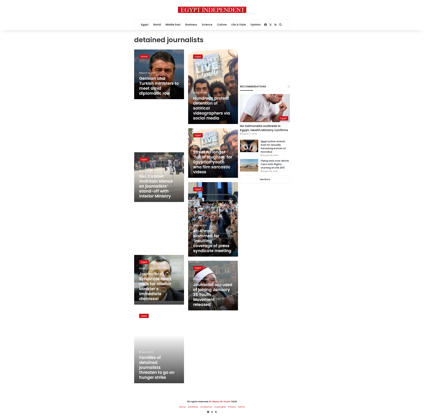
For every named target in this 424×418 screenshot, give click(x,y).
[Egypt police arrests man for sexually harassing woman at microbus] (249, 146)
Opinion (255, 24)
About (182, 406)
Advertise (193, 406)
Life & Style (238, 24)
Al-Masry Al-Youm (219, 401)
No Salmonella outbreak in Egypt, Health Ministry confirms (264, 128)
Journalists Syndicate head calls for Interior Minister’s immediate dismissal (155, 286)
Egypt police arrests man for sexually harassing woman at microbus (273, 146)
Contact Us (206, 406)
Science (207, 24)
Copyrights (220, 406)
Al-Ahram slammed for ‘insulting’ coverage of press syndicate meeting (212, 240)
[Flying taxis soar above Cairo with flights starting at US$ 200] (249, 165)
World (157, 24)
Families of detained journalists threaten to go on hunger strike (156, 367)
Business (191, 24)
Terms (241, 406)
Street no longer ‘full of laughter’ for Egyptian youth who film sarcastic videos (212, 162)
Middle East (173, 24)
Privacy (232, 406)
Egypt (145, 24)
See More (265, 179)
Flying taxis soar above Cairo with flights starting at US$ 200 (275, 164)
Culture (222, 24)
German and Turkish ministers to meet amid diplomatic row (159, 86)
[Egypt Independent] (212, 10)
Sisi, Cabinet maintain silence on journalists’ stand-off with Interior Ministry (156, 186)
